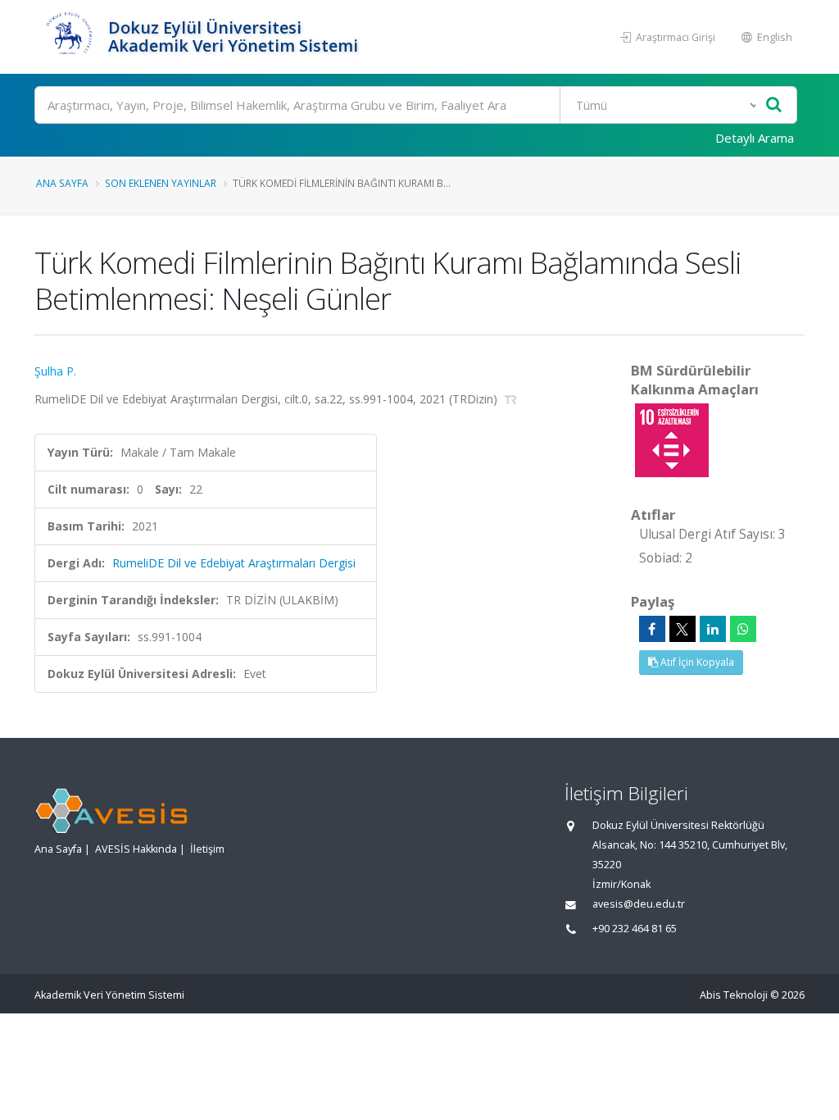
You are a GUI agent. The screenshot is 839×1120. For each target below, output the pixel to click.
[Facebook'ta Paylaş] (652, 629)
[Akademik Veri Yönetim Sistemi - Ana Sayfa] (69, 37)
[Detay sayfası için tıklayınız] (672, 439)
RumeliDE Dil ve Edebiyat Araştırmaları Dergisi (234, 563)
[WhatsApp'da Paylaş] (743, 629)
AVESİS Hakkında (136, 849)
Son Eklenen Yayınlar (160, 182)
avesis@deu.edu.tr (638, 904)
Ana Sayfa (62, 182)
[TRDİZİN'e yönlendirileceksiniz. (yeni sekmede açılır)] (511, 399)
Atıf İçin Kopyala (696, 662)
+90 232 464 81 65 (634, 929)
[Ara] (773, 105)
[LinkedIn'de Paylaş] (713, 629)
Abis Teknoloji (734, 995)
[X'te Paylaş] (682, 629)
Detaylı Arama (754, 138)
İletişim (207, 849)
